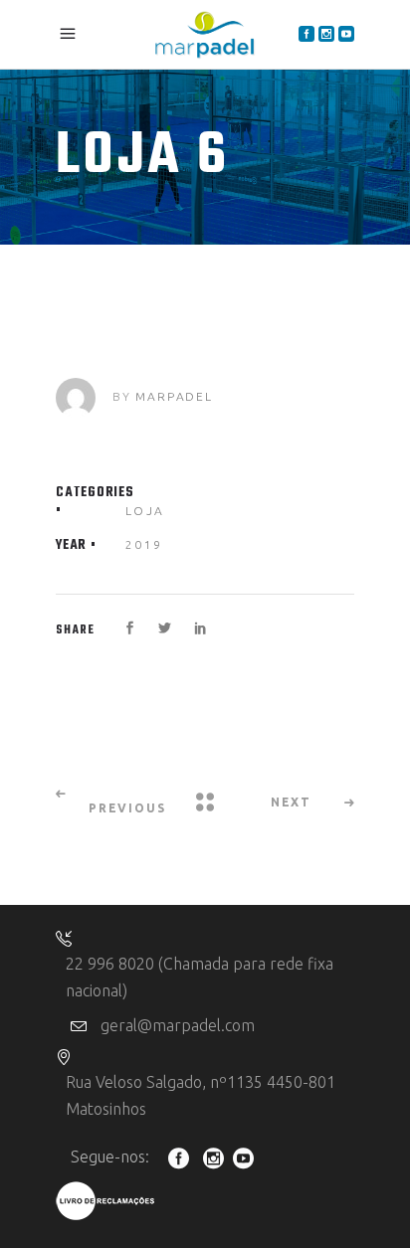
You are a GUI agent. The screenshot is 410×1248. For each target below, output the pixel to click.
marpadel (173, 396)
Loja (145, 509)
